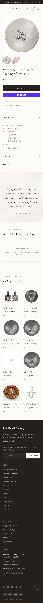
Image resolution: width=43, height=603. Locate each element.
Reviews (6, 538)
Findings (6, 489)
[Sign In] (33, 8)
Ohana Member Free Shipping (12, 2)
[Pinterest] (16, 587)
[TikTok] (23, 587)
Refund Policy (8, 530)
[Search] (28, 8)
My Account (7, 542)
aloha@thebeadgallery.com (13, 573)
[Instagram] (4, 587)
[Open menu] (4, 8)
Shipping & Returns (10, 526)
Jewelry (6, 505)
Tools (5, 493)
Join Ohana (33, 456)
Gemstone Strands (10, 470)
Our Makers (7, 534)
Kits (4, 497)
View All (6, 509)
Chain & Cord (8, 501)
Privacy (5, 599)
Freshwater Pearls (10, 482)
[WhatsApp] (20, 587)
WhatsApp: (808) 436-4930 (14, 569)
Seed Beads (7, 478)
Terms (11, 599)
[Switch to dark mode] (28, 587)
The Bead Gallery (19, 8)
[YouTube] (12, 587)
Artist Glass (7, 486)
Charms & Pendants (11, 474)
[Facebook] (8, 587)
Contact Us (7, 522)
